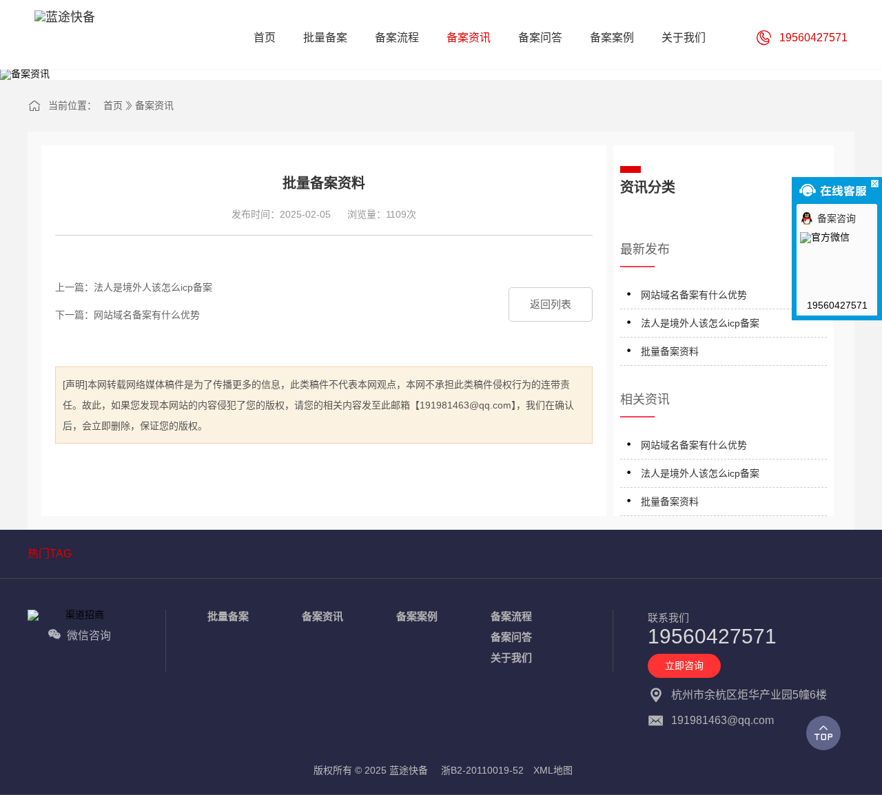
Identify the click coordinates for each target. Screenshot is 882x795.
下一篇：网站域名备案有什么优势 (127, 314)
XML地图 (553, 770)
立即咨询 (684, 665)
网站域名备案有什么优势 (694, 294)
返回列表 (550, 304)
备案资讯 (154, 105)
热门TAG (50, 553)
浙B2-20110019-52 (482, 770)
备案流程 (511, 616)
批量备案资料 (670, 351)
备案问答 (511, 637)
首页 (113, 105)
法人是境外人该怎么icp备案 (700, 323)
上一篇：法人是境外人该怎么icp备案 (133, 287)
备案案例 (417, 616)
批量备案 (228, 616)
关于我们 (511, 657)
